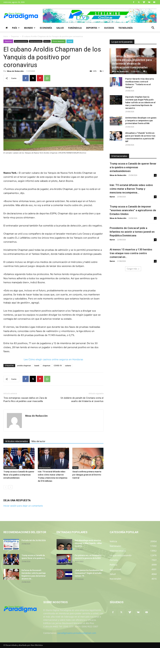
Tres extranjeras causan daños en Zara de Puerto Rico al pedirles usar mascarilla (25, 400)
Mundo (28, 27)
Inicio (5, 36)
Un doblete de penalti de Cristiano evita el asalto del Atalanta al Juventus (82, 400)
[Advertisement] (53, 163)
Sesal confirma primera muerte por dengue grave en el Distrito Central (86, 474)
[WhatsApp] (47, 78)
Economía (46, 27)
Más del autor (38, 441)
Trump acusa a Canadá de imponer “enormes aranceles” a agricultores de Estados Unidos (133, 210)
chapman (46, 365)
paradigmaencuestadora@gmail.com (77, 633)
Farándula (75, 27)
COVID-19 (58, 365)
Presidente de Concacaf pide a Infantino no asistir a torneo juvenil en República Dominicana (132, 231)
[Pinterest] (40, 78)
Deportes (91, 27)
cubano (68, 365)
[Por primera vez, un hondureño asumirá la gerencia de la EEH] (64, 559)
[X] (138, 2)
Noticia (47, 41)
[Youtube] (154, 2)
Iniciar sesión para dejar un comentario (23, 505)
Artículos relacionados (16, 441)
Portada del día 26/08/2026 (34, 540)
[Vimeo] (144, 2)
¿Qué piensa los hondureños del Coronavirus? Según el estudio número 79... (89, 573)
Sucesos (109, 27)
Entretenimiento (21, 41)
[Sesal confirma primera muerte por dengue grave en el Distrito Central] (87, 458)
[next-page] (10, 487)
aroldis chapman (24, 365)
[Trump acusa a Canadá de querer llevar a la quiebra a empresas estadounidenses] (19, 458)
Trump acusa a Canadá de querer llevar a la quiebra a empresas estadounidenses (18, 474)
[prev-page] (5, 487)
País (14, 27)
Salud (60, 27)
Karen (112, 196)
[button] (153, 28)
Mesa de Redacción (15, 71)
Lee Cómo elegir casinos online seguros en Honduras (53, 359)
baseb (36, 365)
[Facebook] (133, 2)
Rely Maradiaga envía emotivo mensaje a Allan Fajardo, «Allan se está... (88, 543)
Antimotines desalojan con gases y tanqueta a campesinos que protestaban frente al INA (140, 120)
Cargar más (132, 268)
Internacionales (36, 41)
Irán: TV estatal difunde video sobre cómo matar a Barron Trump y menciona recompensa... (131, 188)
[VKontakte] (149, 2)
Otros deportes (58, 41)
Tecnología (125, 27)
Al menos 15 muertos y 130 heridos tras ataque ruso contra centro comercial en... (131, 253)
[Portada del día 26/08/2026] (11, 544)
